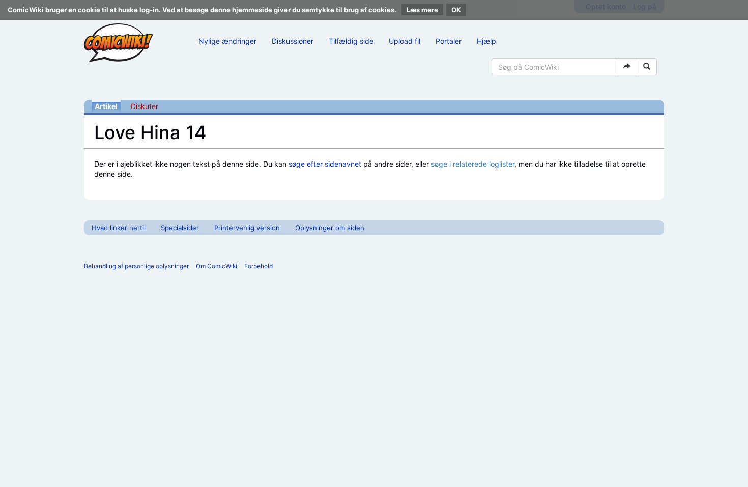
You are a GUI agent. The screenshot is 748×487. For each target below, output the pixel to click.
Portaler (449, 41)
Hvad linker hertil (119, 228)
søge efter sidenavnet (325, 163)
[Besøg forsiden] (118, 42)
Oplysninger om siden (329, 228)
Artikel (106, 106)
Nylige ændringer (227, 41)
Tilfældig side (351, 41)
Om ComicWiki (216, 266)
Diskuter (144, 106)
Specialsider (180, 228)
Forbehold (258, 266)
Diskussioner (292, 41)
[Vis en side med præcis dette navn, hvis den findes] (627, 66)
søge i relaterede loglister (472, 163)
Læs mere (422, 10)
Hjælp (486, 41)
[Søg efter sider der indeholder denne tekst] (647, 66)
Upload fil (404, 41)
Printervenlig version (247, 228)
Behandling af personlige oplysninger (136, 266)
